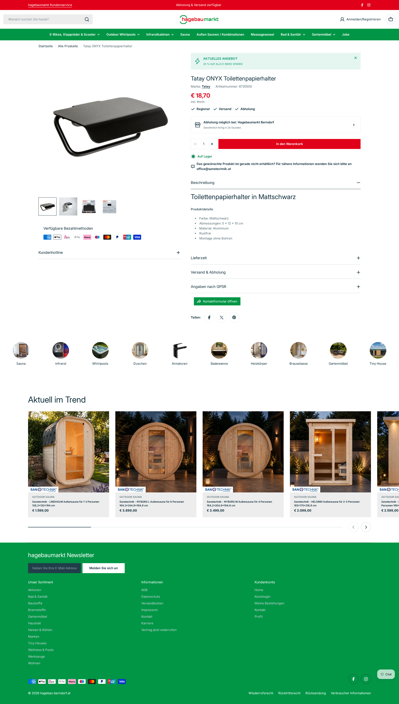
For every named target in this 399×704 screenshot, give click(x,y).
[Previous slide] (353, 527)
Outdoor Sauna (43, 496)
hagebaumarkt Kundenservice (50, 5)
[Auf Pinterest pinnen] (234, 317)
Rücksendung (315, 693)
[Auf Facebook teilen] (209, 317)
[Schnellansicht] (103, 420)
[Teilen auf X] (222, 317)
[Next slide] (366, 527)
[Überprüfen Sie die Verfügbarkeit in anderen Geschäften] (353, 124)
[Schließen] (356, 58)
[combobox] (48, 19)
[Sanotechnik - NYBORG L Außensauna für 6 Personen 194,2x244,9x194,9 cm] (155, 451)
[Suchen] (86, 19)
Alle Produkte (68, 46)
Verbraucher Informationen (351, 693)
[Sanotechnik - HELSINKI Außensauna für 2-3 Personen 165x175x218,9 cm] (330, 451)
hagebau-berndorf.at (55, 693)
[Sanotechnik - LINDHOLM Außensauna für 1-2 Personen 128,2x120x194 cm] (68, 451)
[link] (259, 355)
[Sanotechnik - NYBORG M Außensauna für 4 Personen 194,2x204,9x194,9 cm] (243, 451)
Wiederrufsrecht (261, 693)
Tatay (206, 86)
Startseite (45, 46)
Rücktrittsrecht (289, 693)
